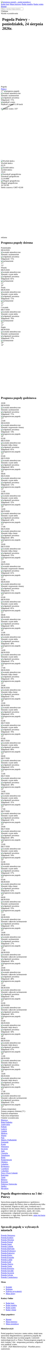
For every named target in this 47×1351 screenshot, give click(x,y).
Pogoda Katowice (8, 1253)
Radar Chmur (11, 1310)
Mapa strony (10, 1294)
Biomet (4, 6)
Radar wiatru (38, 4)
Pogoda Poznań (7, 1242)
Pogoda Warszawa (8, 1235)
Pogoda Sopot (6, 1244)
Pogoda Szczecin (7, 1273)
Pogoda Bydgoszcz (8, 1251)
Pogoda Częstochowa (9, 1277)
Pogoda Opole (6, 1266)
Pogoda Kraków (7, 1238)
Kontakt (9, 1287)
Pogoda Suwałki (7, 1271)
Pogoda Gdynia (7, 1275)
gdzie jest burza (39, 1215)
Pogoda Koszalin (7, 1257)
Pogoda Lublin (6, 1260)
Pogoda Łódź (6, 1262)
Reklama (9, 1289)
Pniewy (4, 89)
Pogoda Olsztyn (7, 1264)
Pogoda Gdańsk (7, 1246)
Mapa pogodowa (12, 1324)
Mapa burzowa (15, 4)
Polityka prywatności (14, 1291)
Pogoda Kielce (6, 1255)
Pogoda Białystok (7, 1249)
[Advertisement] (23, 59)
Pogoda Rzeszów (7, 1268)
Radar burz (5, 4)
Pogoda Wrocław (7, 1240)
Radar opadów (27, 4)
